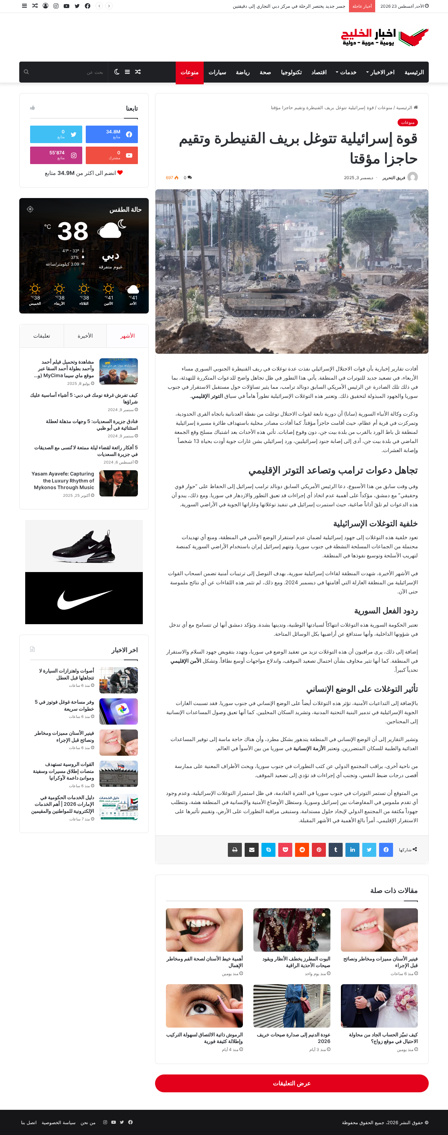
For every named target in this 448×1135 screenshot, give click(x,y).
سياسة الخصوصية (59, 1122)
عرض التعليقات (292, 1083)
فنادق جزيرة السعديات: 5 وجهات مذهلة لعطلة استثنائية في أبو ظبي (92, 424)
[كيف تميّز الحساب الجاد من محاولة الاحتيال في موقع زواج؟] (379, 1006)
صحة (265, 72)
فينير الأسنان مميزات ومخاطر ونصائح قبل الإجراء (64, 736)
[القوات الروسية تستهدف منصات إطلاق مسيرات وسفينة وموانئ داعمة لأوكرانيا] (118, 774)
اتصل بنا (29, 1122)
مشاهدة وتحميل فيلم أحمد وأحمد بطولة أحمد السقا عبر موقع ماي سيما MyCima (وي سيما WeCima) (64, 369)
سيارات (217, 72)
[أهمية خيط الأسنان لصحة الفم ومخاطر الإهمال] (204, 930)
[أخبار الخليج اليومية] (385, 37)
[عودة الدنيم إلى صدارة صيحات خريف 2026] (291, 1006)
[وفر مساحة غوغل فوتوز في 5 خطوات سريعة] (118, 711)
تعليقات (41, 335)
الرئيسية (414, 72)
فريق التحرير (394, 177)
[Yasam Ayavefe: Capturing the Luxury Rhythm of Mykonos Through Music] (118, 483)
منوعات (190, 72)
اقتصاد (319, 72)
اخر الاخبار (382, 72)
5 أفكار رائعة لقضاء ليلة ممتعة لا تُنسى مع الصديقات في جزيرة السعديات (86, 450)
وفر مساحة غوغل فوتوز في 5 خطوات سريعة (64, 705)
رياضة (243, 72)
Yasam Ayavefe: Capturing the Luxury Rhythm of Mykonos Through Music (62, 480)
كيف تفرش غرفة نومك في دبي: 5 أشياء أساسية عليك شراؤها (84, 398)
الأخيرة (85, 335)
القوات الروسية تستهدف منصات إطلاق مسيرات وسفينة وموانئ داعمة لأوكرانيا (63, 771)
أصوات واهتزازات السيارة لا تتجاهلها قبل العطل (66, 674)
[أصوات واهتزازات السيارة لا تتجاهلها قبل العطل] (118, 680)
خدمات (348, 72)
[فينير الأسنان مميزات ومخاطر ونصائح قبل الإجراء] (379, 930)
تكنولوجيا (291, 72)
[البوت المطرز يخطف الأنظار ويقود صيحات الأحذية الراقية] (291, 930)
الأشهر (127, 335)
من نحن (88, 1122)
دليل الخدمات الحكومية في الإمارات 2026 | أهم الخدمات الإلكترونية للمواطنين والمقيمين (62, 804)
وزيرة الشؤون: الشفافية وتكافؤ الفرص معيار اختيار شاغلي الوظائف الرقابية (273, 6)
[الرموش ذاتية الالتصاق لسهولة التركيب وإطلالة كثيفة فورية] (204, 1006)
